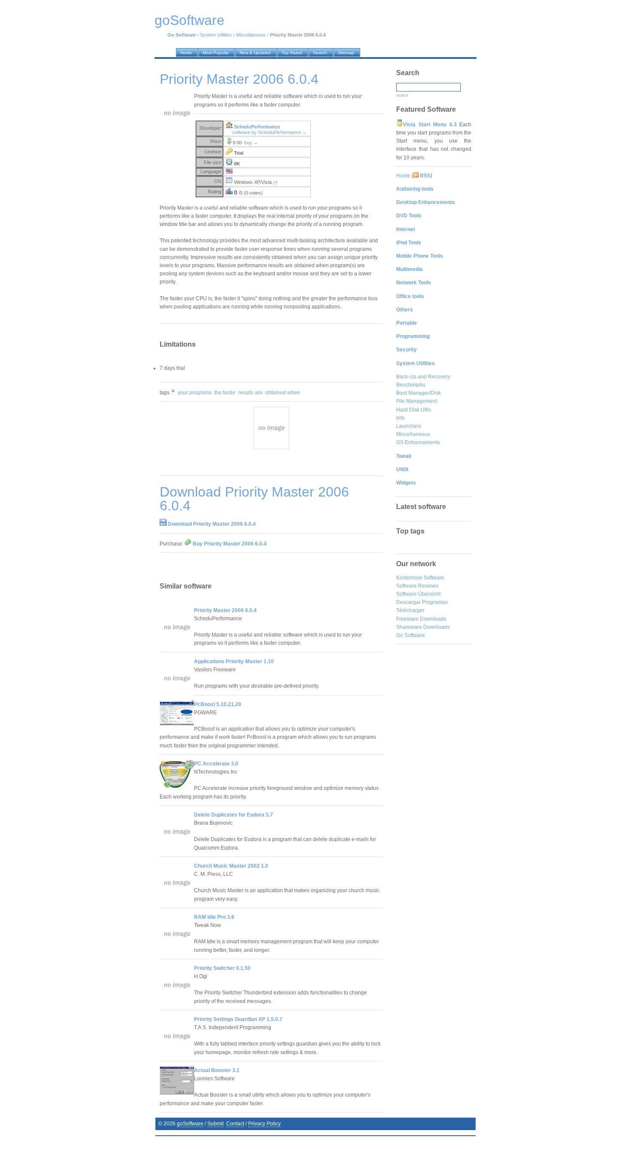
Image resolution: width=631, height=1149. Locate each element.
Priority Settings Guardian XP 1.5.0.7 (238, 1019)
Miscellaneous (251, 34)
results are (250, 393)
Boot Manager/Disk (418, 393)
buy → (251, 142)
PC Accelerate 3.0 (216, 764)
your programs (195, 393)
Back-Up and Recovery (423, 377)
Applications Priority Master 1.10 (234, 661)
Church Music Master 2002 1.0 (231, 866)
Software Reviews (417, 586)
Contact (235, 1124)
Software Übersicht (418, 594)
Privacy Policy (264, 1124)
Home (403, 176)
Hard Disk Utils (413, 410)
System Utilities (216, 34)
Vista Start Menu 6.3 (430, 125)
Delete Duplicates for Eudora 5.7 (233, 815)
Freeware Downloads (421, 619)
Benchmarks (410, 385)
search (402, 95)
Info (400, 418)
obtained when (282, 393)
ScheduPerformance (257, 126)
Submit (215, 1124)
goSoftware (190, 1124)
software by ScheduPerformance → (269, 132)
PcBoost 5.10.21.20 (217, 704)
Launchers (408, 426)
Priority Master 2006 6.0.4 (225, 610)
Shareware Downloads (423, 627)
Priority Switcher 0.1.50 (222, 968)
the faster (225, 393)
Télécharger (410, 610)
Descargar (408, 602)
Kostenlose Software (420, 578)
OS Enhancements (418, 442)
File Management (416, 401)
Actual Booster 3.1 (217, 1070)
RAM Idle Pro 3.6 (214, 917)
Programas (435, 602)
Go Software (410, 635)
